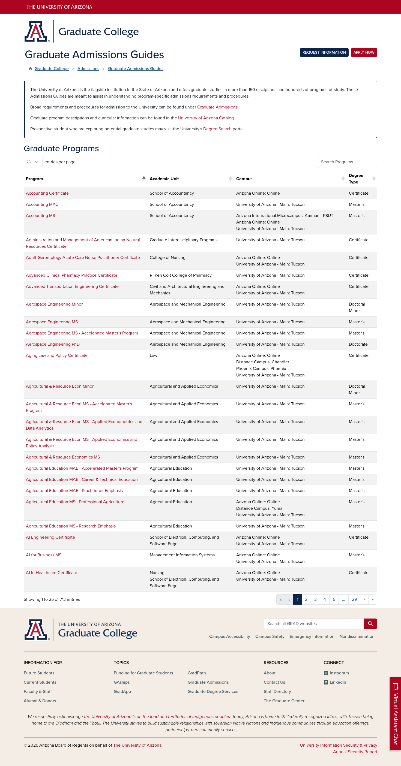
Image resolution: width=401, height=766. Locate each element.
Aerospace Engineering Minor (54, 304)
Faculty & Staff (38, 691)
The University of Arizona (137, 745)
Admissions (88, 68)
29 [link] (354, 599)
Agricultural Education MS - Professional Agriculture (75, 502)
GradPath (197, 673)
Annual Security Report (355, 752)
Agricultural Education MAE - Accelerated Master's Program (82, 468)
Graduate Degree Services (213, 691)
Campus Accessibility (229, 636)
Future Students (39, 673)
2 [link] (306, 599)
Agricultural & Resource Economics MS (63, 457)
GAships (122, 682)
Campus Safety (270, 636)
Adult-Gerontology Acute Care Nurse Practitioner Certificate (83, 257)
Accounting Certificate (47, 193)
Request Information (324, 52)
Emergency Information (312, 636)
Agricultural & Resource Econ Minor (60, 386)
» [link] (373, 599)
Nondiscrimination (357, 636)
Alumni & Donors (40, 701)
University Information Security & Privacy (338, 745)
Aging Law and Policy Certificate (57, 355)
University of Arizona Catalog (206, 118)
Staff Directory (277, 691)
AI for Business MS (43, 555)
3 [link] (315, 599)
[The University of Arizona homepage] (200, 7)
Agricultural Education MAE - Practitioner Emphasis (74, 490)
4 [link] (325, 599)
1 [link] (297, 599)
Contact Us (274, 682)
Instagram (339, 673)
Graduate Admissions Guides (135, 68)
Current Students (40, 682)
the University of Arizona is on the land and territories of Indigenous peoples (157, 716)
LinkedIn (338, 682)
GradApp (122, 691)
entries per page (60, 162)
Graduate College (52, 68)
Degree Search (217, 129)
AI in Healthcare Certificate (51, 572)
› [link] (364, 599)
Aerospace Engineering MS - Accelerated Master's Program (82, 333)
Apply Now (364, 52)
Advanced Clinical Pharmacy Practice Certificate (71, 275)
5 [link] (334, 599)
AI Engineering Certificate (50, 537)
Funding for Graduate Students (143, 673)
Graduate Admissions (217, 107)
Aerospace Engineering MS (52, 322)
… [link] (343, 599)
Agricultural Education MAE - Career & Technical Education (82, 479)
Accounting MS (40, 215)
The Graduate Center (284, 701)
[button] (143, 179)
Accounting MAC (42, 204)
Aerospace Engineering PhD (53, 344)
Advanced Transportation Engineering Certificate (72, 286)
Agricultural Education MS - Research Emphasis (71, 526)
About (270, 673)
